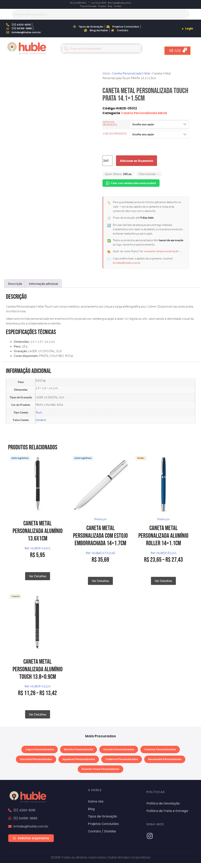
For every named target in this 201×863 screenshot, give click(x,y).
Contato (117, 6)
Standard (41, 419)
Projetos (102, 6)
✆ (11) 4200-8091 (78, 2)
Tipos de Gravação (88, 6)
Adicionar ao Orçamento (136, 160)
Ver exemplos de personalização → (160, 251)
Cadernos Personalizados (121, 759)
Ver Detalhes (37, 576)
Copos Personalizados (39, 749)
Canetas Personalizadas (160, 749)
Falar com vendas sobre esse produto (133, 183)
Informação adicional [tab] (43, 283)
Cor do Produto (115, 133)
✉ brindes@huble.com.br (119, 2)
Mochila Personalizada (78, 749)
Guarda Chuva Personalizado (100, 769)
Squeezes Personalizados (78, 759)
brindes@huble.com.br (127, 262)
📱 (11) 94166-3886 (97, 2)
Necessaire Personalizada (164, 759)
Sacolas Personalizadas (118, 749)
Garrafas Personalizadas (36, 759)
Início (106, 73)
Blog (110, 6)
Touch (39, 412)
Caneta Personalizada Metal (131, 73)
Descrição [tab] (15, 283)
